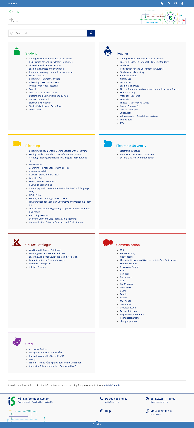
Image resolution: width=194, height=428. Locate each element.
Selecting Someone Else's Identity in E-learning (53, 218)
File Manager (35, 164)
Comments (125, 304)
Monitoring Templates (40, 263)
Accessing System (38, 349)
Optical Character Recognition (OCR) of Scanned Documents (59, 208)
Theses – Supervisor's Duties (134, 102)
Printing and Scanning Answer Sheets (48, 198)
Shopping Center (128, 321)
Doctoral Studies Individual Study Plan (48, 95)
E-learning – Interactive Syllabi (44, 78)
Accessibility (156, 414)
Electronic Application (40, 102)
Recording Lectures (39, 215)
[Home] (161, 3)
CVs (122, 123)
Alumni (123, 297)
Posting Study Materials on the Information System (55, 154)
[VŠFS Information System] (9, 11)
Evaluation (125, 82)
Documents (126, 277)
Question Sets (36, 178)
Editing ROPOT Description (42, 181)
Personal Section (128, 311)
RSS (122, 270)
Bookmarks (34, 211)
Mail (122, 250)
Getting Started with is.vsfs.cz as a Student (50, 58)
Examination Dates (129, 85)
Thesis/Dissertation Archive (43, 92)
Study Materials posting (132, 72)
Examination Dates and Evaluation (46, 68)
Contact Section (128, 307)
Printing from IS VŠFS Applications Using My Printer (55, 362)
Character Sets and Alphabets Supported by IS (52, 366)
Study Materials (37, 75)
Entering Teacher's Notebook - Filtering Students (144, 61)
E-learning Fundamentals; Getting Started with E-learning (58, 150)
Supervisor (125, 112)
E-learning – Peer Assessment (44, 82)
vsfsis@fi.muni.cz (113, 385)
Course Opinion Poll (39, 99)
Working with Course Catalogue (45, 250)
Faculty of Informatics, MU (42, 402)
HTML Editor (35, 195)
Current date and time (159, 402)
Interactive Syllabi (38, 171)
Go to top (97, 424)
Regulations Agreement (132, 314)
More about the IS (161, 411)
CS (175, 3)
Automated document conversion (137, 154)
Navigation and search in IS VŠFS (45, 352)
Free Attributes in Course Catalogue (47, 260)
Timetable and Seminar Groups (45, 65)
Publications (126, 119)
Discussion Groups (129, 267)
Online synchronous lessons (43, 85)
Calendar (124, 273)
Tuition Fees (35, 109)
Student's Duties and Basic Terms (46, 106)
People (123, 294)
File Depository (127, 253)
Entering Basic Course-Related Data (47, 253)
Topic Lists (125, 99)
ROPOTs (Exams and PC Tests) (44, 174)
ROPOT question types (40, 184)
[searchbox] (51, 33)
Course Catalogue (129, 109)
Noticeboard (126, 256)
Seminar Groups (128, 92)
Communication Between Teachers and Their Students (57, 222)
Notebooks (125, 78)
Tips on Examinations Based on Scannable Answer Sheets (149, 89)
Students (124, 65)
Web (122, 280)
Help (17, 12)
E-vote (123, 290)
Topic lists (34, 89)
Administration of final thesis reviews (139, 116)
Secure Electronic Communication (137, 157)
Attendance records (130, 95)
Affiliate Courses (37, 267)
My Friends (125, 300)
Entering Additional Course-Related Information (53, 256)
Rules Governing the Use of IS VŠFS (46, 356)
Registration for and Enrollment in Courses (51, 61)
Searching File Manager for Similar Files (49, 167)
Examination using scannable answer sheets (51, 72)
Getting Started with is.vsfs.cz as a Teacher (142, 58)
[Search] (168, 3)
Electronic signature (130, 150)
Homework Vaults (129, 75)
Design (32, 359)
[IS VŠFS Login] (182, 3)
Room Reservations (129, 317)
